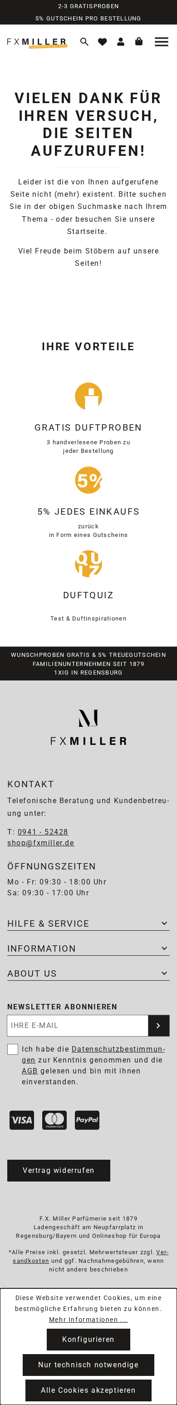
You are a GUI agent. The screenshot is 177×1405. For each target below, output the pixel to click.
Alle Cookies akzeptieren (88, 1390)
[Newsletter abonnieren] (159, 1026)
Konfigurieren (88, 1339)
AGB (30, 1071)
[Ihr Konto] (121, 42)
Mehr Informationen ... (88, 1319)
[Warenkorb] (139, 42)
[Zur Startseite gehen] (39, 41)
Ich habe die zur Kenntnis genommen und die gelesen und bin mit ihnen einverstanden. (93, 1065)
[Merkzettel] (102, 42)
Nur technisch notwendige (88, 1364)
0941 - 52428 (43, 832)
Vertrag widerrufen (59, 1170)
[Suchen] (84, 42)
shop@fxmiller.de (40, 843)
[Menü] (162, 42)
